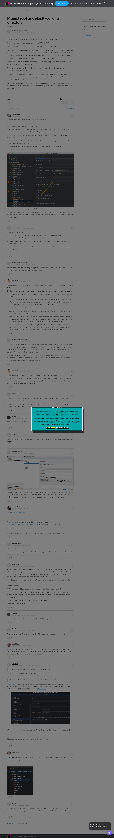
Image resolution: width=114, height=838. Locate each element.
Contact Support (61, 3)
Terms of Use (66, 421)
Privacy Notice (53, 421)
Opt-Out (69, 424)
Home (13, 3)
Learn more (60, 416)
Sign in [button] (99, 3)
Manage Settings (62, 427)
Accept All (50, 427)
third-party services (44, 423)
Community (74, 3)
